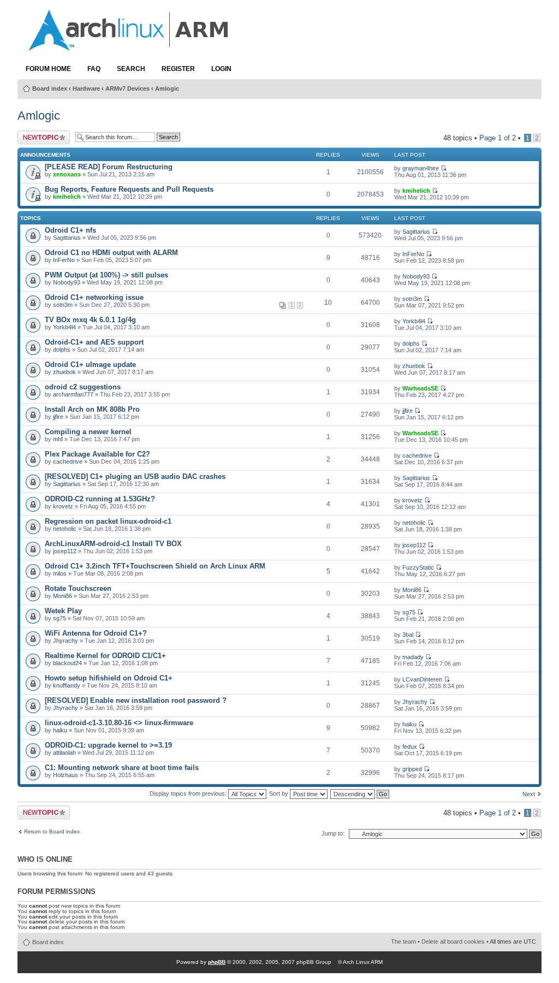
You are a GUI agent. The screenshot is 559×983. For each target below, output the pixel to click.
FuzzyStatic (418, 567)
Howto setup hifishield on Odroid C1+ (109, 678)
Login (221, 69)
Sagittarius (67, 237)
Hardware (86, 88)
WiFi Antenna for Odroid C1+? (96, 633)
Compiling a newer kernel (88, 432)
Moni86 (62, 596)
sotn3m (63, 304)
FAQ (93, 69)
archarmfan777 (73, 394)
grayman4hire (420, 168)
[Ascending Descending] (360, 793)
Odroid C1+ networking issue (94, 297)
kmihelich (67, 196)
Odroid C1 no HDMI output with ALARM (111, 252)
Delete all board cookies (453, 941)
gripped (412, 769)
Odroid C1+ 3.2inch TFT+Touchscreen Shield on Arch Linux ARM (155, 566)
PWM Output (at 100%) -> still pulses (106, 275)
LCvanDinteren (422, 679)
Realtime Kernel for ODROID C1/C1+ (105, 656)
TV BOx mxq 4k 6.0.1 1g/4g (90, 320)
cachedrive (67, 461)
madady (413, 657)
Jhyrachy (65, 640)
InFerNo (64, 260)
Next (528, 794)
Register (178, 69)
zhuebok (64, 372)
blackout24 (67, 663)
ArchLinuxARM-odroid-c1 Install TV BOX (113, 544)
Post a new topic (35, 137)
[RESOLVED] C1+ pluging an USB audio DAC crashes (135, 476)
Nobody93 (66, 282)
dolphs (61, 349)
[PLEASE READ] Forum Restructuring (109, 167)
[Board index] (129, 45)
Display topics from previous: (189, 793)
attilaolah (64, 752)
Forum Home (48, 69)
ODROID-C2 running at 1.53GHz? (100, 499)
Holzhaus (65, 775)
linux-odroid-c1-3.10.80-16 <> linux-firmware (119, 723)
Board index (49, 88)
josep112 (64, 551)
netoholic (64, 528)
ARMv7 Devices (127, 88)
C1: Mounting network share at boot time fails (122, 767)
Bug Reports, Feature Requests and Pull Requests (129, 189)
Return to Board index (52, 831)
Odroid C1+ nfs (70, 230)
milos (60, 573)
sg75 (59, 618)
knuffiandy (66, 685)
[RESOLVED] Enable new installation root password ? (136, 700)
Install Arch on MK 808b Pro (92, 409)
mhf (58, 439)
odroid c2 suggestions (83, 387)
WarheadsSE (420, 388)
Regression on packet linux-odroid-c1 (108, 521)
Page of (497, 138)
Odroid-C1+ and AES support (94, 342)
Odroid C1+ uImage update (90, 364)
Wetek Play (63, 611)
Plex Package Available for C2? (97, 454)
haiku (60, 730)
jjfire (58, 416)
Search (131, 69)
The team (403, 941)
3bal (407, 634)
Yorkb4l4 (64, 327)
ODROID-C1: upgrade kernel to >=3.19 (108, 745)
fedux (409, 746)
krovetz (63, 506)
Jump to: (333, 833)
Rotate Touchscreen (78, 588)
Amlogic (167, 88)
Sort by (279, 793)
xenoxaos (67, 174)
